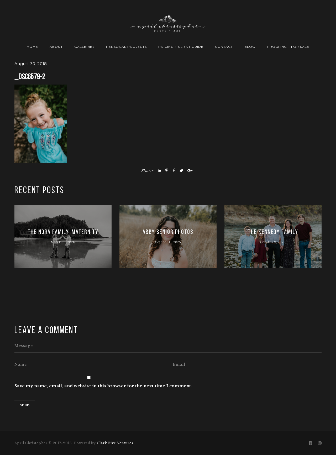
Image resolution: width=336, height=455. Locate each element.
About (56, 47)
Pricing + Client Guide (180, 47)
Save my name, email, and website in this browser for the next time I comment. (103, 385)
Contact (224, 47)
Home (32, 47)
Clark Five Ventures (115, 443)
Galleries (84, 47)
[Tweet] (181, 170)
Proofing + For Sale (288, 47)
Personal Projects (126, 47)
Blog (249, 47)
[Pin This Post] (166, 170)
